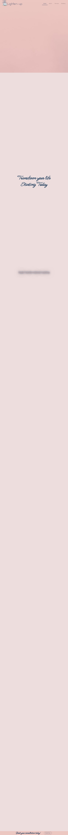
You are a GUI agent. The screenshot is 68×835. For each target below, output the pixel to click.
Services (57, 3)
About (50, 3)
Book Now (47, 833)
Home (44, 3)
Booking (63, 3)
